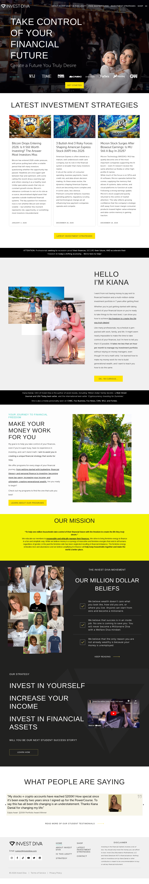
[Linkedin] (39, 857)
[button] (143, 805)
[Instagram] (11, 857)
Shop (140, 6)
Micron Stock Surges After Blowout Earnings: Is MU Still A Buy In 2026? (117, 147)
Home (59, 843)
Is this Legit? (79, 6)
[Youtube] (28, 857)
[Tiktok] (23, 857)
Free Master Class (98, 6)
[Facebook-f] (17, 857)
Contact (82, 856)
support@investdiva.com (26, 851)
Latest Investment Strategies (84, 849)
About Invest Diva (61, 6)
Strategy (61, 858)
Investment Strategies (123, 6)
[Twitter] (34, 857)
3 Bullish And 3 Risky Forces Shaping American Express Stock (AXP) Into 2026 (74, 147)
